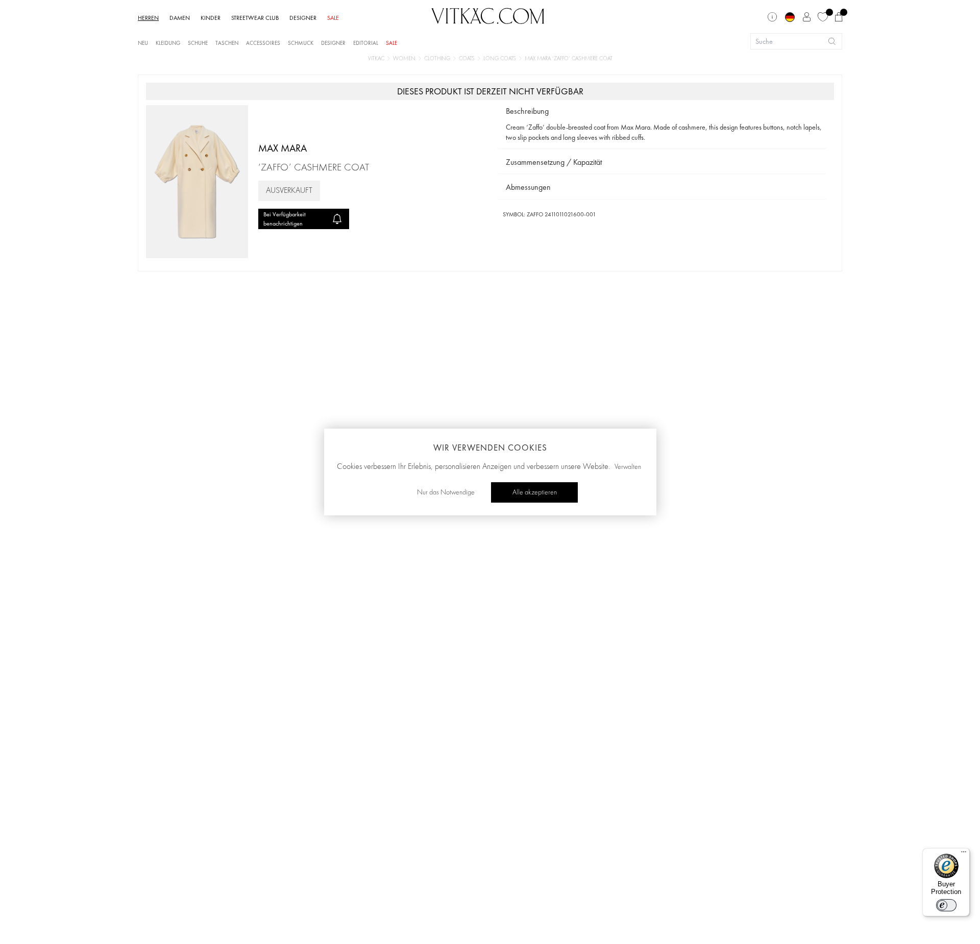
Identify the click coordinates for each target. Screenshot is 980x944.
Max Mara (282, 148)
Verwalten (628, 466)
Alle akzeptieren (534, 492)
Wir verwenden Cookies (490, 447)
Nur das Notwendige (446, 492)
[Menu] (964, 854)
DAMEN (179, 18)
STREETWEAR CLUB (255, 18)
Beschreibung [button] (527, 111)
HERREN (148, 18)
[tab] (662, 111)
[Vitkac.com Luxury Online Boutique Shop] (488, 14)
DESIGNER (302, 18)
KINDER (210, 18)
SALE (333, 18)
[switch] (946, 905)
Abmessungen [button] (528, 187)
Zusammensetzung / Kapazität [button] (554, 162)
